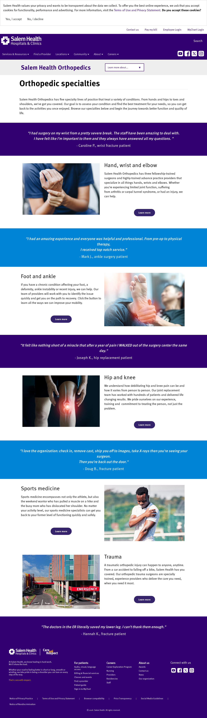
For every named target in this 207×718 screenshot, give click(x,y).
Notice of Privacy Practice (21, 698)
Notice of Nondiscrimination (22, 704)
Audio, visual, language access (85, 668)
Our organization (146, 678)
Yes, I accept (14, 19)
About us (144, 663)
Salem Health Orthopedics (56, 67)
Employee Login (173, 29)
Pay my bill (152, 29)
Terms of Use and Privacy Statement (137, 10)
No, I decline (35, 19)
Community (80, 54)
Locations (61, 54)
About (97, 54)
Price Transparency (122, 698)
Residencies (112, 678)
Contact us (134, 29)
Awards (142, 666)
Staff (109, 682)
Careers (112, 54)
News (141, 674)
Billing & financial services (86, 673)
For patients (81, 663)
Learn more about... (118, 67)
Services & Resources (14, 54)
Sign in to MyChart (82, 688)
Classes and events (83, 677)
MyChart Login (195, 29)
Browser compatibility (94, 698)
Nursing (110, 670)
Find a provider (81, 681)
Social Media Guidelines (152, 698)
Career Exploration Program (119, 666)
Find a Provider (42, 54)
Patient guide (80, 685)
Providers (111, 674)
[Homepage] (33, 655)
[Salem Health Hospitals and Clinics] (21, 41)
